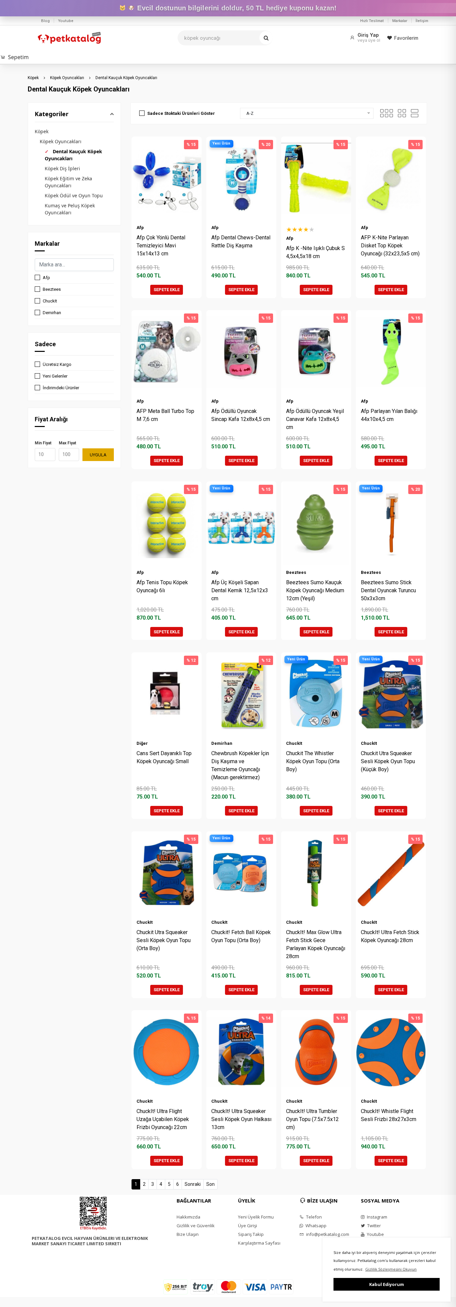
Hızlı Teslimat (372, 20)
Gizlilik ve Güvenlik (196, 1225)
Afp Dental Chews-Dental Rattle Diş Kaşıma (240, 241)
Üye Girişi (247, 1225)
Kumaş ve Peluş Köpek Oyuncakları (70, 209)
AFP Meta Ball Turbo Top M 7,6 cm (165, 415)
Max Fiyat (67, 443)
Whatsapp (315, 1225)
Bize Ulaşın (188, 1234)
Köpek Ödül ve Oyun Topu (74, 195)
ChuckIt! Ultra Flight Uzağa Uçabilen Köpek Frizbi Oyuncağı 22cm (163, 1119)
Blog (45, 20)
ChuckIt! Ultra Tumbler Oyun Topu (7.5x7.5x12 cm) (312, 1119)
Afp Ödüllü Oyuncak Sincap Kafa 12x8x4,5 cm (240, 415)
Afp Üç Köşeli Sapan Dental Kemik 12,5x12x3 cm (239, 590)
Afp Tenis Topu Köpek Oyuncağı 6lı (162, 586)
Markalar (399, 20)
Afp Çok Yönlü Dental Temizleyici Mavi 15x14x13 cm (161, 245)
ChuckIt (50, 300)
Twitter (373, 1225)
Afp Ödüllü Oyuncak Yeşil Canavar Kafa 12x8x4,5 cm (315, 419)
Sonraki (193, 1184)
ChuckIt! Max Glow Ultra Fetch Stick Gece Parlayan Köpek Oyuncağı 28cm (315, 944)
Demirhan (52, 312)
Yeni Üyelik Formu (256, 1217)
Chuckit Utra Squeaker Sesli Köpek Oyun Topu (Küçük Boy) (388, 761)
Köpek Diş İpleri (62, 168)
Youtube (65, 20)
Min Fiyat (43, 443)
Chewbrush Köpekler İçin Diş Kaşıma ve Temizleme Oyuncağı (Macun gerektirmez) (240, 765)
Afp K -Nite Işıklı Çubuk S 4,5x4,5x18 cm (315, 252)
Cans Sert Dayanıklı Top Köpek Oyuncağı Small (164, 757)
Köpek (33, 77)
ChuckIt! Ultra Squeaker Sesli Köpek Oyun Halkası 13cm (241, 1119)
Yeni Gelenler (55, 376)
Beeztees (52, 289)
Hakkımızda (188, 1217)
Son (210, 1184)
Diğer (142, 743)
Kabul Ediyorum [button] (386, 1284)
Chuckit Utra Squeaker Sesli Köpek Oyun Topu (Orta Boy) (164, 940)
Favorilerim (406, 38)
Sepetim (18, 57)
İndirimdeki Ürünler (61, 387)
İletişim (422, 20)
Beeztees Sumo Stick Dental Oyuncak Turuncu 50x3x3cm (388, 590)
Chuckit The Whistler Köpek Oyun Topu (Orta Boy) (312, 761)
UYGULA (98, 454)
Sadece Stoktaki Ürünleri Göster (181, 113)
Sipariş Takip (251, 1234)
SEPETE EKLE (167, 289)
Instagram (376, 1217)
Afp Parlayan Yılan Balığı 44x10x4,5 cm (389, 415)
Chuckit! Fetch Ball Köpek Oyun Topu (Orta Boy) (241, 936)
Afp (46, 277)
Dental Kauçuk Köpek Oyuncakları (126, 77)
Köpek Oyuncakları (67, 77)
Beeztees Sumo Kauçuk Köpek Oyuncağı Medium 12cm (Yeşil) (315, 590)
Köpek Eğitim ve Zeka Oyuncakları (68, 182)
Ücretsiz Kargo (57, 364)
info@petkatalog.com (327, 1234)
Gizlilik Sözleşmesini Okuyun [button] (391, 1269)
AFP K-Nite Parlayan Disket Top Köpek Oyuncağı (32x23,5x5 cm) (390, 245)
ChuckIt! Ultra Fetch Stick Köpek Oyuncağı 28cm (390, 936)
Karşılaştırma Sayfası (259, 1243)
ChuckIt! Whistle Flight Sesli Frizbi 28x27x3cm (388, 1115)
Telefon (313, 1217)
